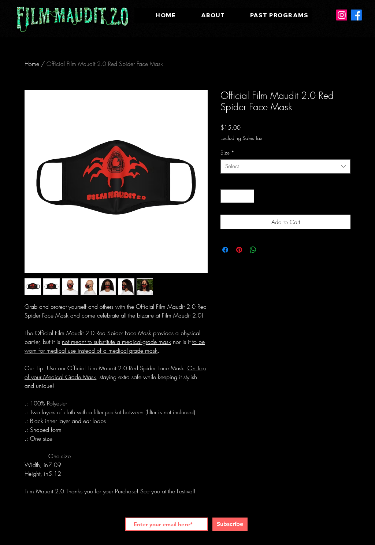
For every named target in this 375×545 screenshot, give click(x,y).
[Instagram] (341, 15)
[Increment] (248, 196)
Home (32, 64)
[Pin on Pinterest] (239, 249)
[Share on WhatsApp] (253, 249)
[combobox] (285, 166)
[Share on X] (267, 249)
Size (227, 152)
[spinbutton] (237, 196)
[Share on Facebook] (225, 249)
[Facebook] (356, 15)
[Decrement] (226, 196)
